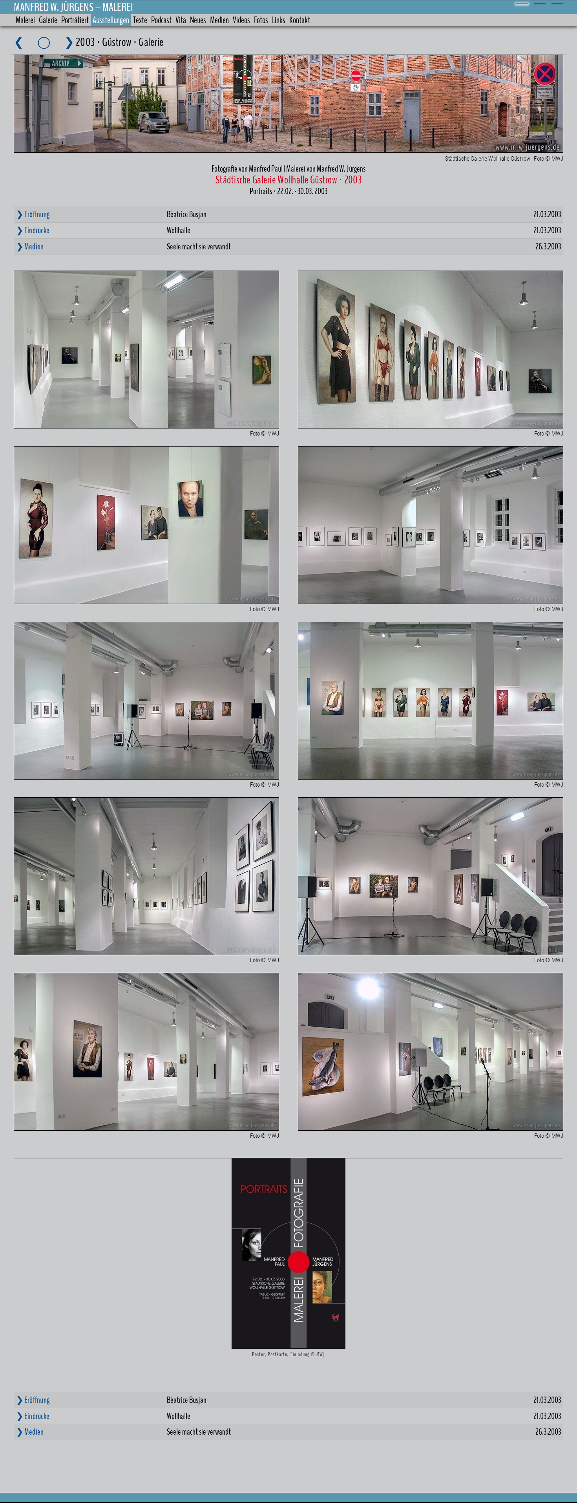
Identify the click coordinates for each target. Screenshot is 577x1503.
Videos (241, 20)
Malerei (25, 20)
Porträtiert (75, 20)
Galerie (48, 20)
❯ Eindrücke (32, 230)
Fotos (261, 20)
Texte (140, 20)
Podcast (161, 20)
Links (278, 20)
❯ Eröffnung (32, 214)
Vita (180, 20)
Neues (198, 20)
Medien (219, 20)
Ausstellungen (111, 20)
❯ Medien (30, 247)
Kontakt (299, 20)
